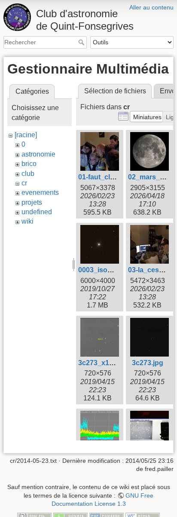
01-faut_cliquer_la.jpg (113, 177)
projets (31, 202)
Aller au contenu (151, 7)
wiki (27, 221)
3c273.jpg (147, 362)
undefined (36, 211)
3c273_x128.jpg (103, 362)
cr (24, 183)
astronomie (38, 154)
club (27, 173)
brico (29, 163)
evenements (40, 192)
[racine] (26, 134)
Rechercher (82, 42)
